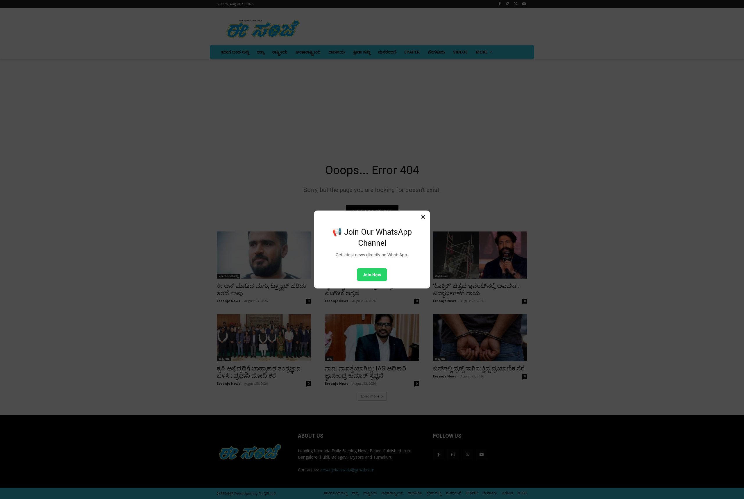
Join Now (372, 274)
